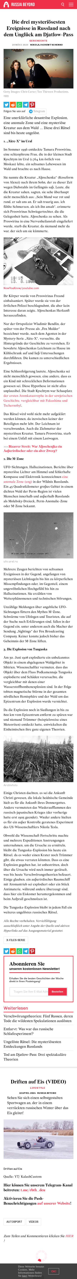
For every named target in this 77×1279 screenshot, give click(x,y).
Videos (33, 1221)
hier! (24, 1275)
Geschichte (38, 40)
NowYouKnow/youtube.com (21, 288)
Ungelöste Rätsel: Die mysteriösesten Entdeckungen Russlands (32, 1044)
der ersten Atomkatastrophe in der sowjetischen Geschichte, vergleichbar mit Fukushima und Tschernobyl (38, 400)
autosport (14, 1221)
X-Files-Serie (15, 940)
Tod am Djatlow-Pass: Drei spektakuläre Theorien (35, 1057)
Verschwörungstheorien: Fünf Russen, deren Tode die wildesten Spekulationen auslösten (38, 1018)
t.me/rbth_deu (33, 1190)
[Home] (6, 4)
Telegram (39, 111)
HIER (69, 1236)
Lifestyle (37, 1087)
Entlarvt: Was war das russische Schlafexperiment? (28, 1031)
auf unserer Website (53, 1204)
